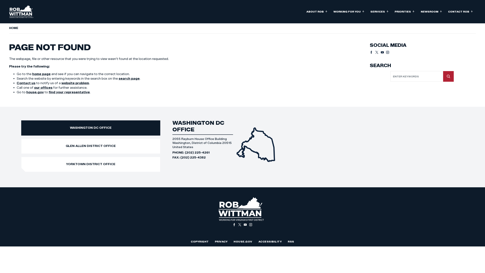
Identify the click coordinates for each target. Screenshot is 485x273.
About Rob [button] (316, 11)
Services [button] (379, 11)
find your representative (69, 92)
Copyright (200, 241)
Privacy (221, 241)
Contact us (26, 83)
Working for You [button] (348, 11)
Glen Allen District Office (91, 146)
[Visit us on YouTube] (383, 52)
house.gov (35, 92)
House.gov (243, 241)
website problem (75, 83)
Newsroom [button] (431, 11)
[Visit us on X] (378, 52)
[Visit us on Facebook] (372, 52)
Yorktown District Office (90, 164)
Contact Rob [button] (460, 11)
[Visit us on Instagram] (387, 52)
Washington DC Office (91, 127)
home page (41, 74)
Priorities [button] (405, 11)
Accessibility (270, 241)
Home (13, 28)
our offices (43, 87)
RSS (291, 241)
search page (129, 78)
